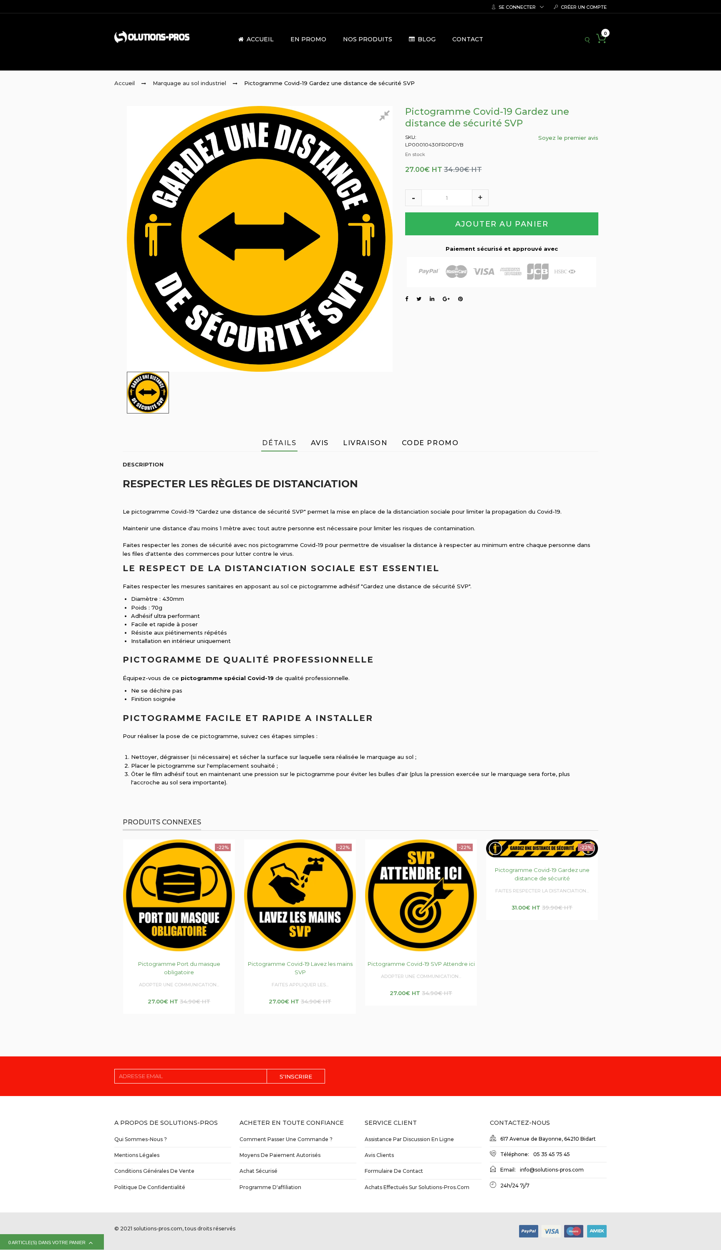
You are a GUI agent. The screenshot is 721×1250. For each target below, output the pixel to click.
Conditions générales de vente (154, 1171)
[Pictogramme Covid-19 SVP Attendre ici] (421, 895)
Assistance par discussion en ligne (409, 1139)
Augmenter (480, 197)
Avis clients (379, 1155)
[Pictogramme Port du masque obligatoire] (179, 895)
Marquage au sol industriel (189, 83)
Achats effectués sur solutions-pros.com (417, 1187)
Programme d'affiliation (270, 1187)
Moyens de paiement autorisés (279, 1155)
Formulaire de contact (394, 1171)
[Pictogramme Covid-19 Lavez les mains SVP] (300, 895)
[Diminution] (413, 197)
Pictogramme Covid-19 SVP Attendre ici (421, 963)
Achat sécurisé (258, 1171)
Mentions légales (136, 1155)
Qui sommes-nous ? (140, 1139)
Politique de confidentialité (149, 1187)
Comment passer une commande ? (286, 1139)
